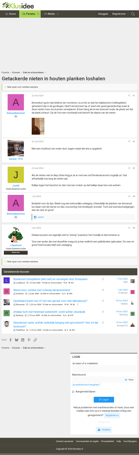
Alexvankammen (16, 113)
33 (68, 305)
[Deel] (129, 96)
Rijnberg (19, 315)
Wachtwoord (79, 374)
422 (73, 330)
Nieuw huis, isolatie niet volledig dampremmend (41, 290)
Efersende (20, 305)
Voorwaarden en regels (87, 441)
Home (12, 13)
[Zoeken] (133, 14)
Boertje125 (122, 325)
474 (71, 315)
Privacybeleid (107, 441)
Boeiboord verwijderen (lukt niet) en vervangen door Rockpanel (50, 279)
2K (74, 305)
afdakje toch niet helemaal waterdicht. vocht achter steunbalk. (49, 311)
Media (51, 13)
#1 (134, 95)
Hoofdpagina (130, 441)
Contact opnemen (64, 441)
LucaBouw (20, 283)
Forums (30, 13)
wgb (125, 282)
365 (70, 294)
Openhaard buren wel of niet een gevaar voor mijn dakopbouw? (50, 300)
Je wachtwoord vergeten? (86, 384)
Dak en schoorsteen (53, 283)
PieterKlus (20, 330)
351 (72, 283)
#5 (134, 228)
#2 (134, 141)
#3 (134, 168)
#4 (134, 196)
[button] (38, 14)
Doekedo (20, 294)
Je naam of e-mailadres (85, 363)
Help (118, 441)
